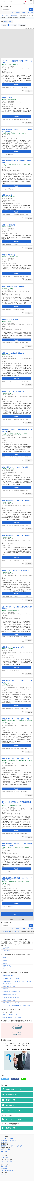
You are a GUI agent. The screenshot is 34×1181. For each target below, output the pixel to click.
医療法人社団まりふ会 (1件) (9, 994)
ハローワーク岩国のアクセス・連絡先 (12, 1017)
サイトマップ (4, 1174)
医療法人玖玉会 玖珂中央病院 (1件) (11, 991)
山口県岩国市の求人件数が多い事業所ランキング (19, 1005)
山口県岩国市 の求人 (8, 948)
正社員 (5, 21)
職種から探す (4, 1142)
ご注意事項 (4, 1168)
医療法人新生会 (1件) (8, 989)
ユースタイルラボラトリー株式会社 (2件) (13, 978)
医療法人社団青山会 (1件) (9, 1000)
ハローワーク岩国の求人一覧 (10, 1014)
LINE (24, 1078)
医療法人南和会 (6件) (8, 975)
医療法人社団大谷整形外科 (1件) (11, 997)
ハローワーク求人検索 (7, 1138)
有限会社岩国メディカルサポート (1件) (12, 1003)
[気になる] (25, 1)
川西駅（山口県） (7, 966)
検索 (31, 9)
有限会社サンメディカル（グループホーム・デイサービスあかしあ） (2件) (17, 982)
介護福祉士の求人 (7, 950)
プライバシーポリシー (7, 1170)
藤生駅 (4, 968)
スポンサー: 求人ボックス (8, 154)
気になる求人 (4, 1157)
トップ (1, 15)
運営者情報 (4, 1167)
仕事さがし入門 (5, 1149)
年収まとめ (4, 1151)
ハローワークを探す (6, 1161)
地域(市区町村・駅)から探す (9, 1140)
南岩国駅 (5, 963)
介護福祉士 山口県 (15, 15)
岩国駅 (4, 957)
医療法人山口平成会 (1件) (9, 986)
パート (10, 21)
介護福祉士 (7, 15)
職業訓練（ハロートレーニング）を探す (12, 1146)
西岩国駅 (5, 960)
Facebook (15, 1078)
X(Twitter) (6, 1078)
